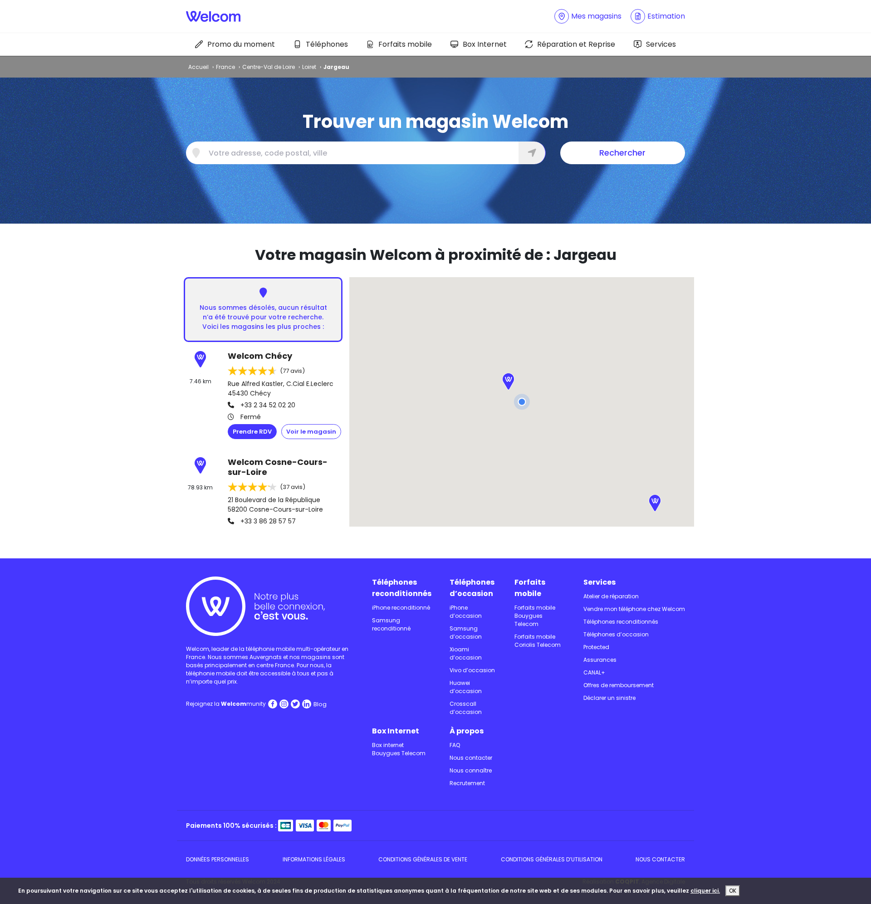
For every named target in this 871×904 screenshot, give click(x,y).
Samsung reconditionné (391, 624)
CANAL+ (594, 672)
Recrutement (467, 783)
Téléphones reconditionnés (401, 588)
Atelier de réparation (611, 596)
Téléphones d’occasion (472, 588)
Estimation (666, 16)
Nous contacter (471, 758)
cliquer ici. (705, 890)
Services (661, 44)
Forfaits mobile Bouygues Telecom (534, 616)
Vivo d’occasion (472, 670)
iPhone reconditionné (401, 607)
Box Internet (485, 44)
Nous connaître (471, 770)
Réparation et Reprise (576, 44)
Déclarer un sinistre (609, 698)
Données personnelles (217, 859)
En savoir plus (311, 432)
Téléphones (327, 44)
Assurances (600, 660)
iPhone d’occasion (466, 612)
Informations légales (314, 859)
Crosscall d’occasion (466, 708)
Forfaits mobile (405, 44)
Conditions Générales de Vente (422, 859)
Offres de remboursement (618, 685)
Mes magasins (596, 16)
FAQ (455, 745)
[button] (508, 382)
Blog (320, 704)
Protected (596, 647)
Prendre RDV (252, 431)
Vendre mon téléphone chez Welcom (634, 609)
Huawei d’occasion (466, 687)
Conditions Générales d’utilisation (551, 859)
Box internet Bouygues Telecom (399, 749)
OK (732, 890)
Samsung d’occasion (466, 632)
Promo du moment (241, 44)
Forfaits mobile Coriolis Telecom (537, 641)
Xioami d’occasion (466, 653)
